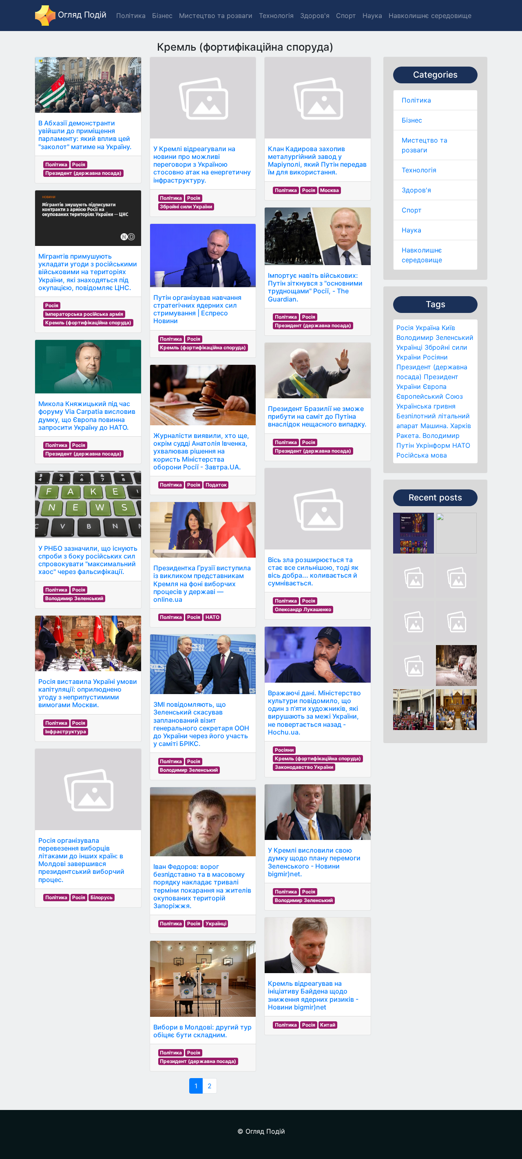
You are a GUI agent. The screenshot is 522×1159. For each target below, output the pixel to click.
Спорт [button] (346, 15)
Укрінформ (433, 445)
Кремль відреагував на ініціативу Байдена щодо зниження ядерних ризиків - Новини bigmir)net (313, 995)
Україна (428, 328)
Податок (216, 485)
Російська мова (421, 455)
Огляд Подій (80, 15)
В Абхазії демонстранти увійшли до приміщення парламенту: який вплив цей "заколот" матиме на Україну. (85, 135)
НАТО (461, 445)
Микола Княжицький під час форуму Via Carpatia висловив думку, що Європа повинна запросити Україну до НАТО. (86, 415)
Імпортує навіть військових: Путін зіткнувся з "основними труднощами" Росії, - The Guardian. (315, 287)
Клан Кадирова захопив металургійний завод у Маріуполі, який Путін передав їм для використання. (317, 160)
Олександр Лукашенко (303, 609)
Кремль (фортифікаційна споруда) (88, 322)
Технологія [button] (276, 15)
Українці (409, 347)
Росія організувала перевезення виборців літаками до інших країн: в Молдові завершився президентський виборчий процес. (81, 860)
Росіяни (435, 357)
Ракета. (408, 435)
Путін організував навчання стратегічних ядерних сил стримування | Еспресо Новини (197, 309)
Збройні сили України (186, 206)
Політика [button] (131, 15)
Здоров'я (416, 190)
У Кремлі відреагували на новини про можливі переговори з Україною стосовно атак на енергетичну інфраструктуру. (202, 164)
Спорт (412, 210)
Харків (460, 426)
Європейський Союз (429, 396)
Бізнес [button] (162, 15)
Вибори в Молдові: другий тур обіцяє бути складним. (202, 1031)
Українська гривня (426, 406)
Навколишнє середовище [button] (430, 15)
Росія (405, 328)
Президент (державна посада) (83, 173)
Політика (416, 100)
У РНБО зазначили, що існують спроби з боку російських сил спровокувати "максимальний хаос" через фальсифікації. (87, 560)
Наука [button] (372, 15)
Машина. (434, 426)
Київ (448, 328)
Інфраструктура (65, 731)
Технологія (419, 170)
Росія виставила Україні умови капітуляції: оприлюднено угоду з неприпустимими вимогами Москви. (87, 693)
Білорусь (102, 897)
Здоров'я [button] (315, 15)
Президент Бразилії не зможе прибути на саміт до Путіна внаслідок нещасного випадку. (317, 416)
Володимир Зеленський (434, 337)
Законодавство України (304, 767)
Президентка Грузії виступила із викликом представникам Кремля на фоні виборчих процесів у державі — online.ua (202, 583)
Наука (411, 230)
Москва (329, 190)
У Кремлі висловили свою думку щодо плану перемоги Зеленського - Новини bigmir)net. (314, 862)
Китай (327, 1025)
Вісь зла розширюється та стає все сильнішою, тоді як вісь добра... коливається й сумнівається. (313, 571)
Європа (435, 386)
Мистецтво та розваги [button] (215, 15)
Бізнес (412, 120)
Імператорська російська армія (84, 314)
